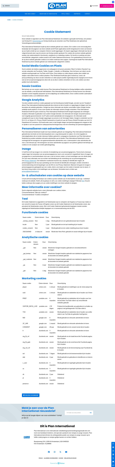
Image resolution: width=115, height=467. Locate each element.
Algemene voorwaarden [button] (51, 458)
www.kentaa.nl (37, 41)
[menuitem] (30, 14)
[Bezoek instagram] (54, 452)
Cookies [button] (61, 458)
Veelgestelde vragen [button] (70, 458)
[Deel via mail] (113, 461)
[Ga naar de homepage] (58, 6)
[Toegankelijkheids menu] (113, 2)
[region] (57, 225)
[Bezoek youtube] (66, 452)
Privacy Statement (30, 160)
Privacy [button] (41, 458)
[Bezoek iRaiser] (57, 463)
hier (83, 181)
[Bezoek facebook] (49, 452)
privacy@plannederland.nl (30, 171)
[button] (79, 412)
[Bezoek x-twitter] (60, 452)
